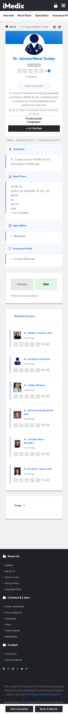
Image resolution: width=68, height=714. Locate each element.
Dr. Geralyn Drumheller (37, 359)
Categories (10, 618)
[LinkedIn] (13, 669)
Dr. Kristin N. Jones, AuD (38, 469)
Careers (9, 565)
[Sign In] (55, 5)
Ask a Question (19, 709)
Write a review (48, 709)
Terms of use (11, 577)
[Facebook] (4, 669)
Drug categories (13, 612)
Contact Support (13, 659)
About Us (10, 571)
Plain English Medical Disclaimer (43, 694)
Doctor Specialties (14, 606)
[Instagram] (8, 669)
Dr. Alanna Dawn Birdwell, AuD (38, 412)
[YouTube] (22, 669)
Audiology (34, 65)
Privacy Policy (12, 583)
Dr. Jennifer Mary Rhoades (34, 441)
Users (8, 624)
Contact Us (11, 653)
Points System (12, 630)
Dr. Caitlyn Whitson (34, 385)
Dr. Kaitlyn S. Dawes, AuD (38, 333)
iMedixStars (11, 636)
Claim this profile (34, 86)
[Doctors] (13, 5)
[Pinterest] (26, 669)
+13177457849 (34, 128)
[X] (17, 669)
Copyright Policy (13, 589)
